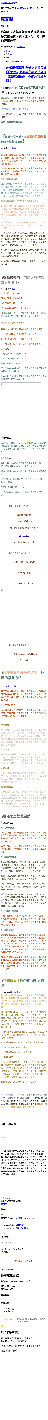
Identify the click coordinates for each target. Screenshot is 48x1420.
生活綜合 (21, 47)
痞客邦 (17, 1218)
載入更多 (5, 1237)
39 (16, 992)
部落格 (9, 54)
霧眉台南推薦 (22, 1228)
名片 (8, 57)
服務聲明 (27, 1322)
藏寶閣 (7, 19)
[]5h (9, 686)
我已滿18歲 (6, 1351)
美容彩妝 (20, 1225)
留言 (22, 1218)
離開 (14, 1351)
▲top (3, 1232)
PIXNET (11, 1319)
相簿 (8, 51)
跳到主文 (5, 26)
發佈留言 (5, 1252)
